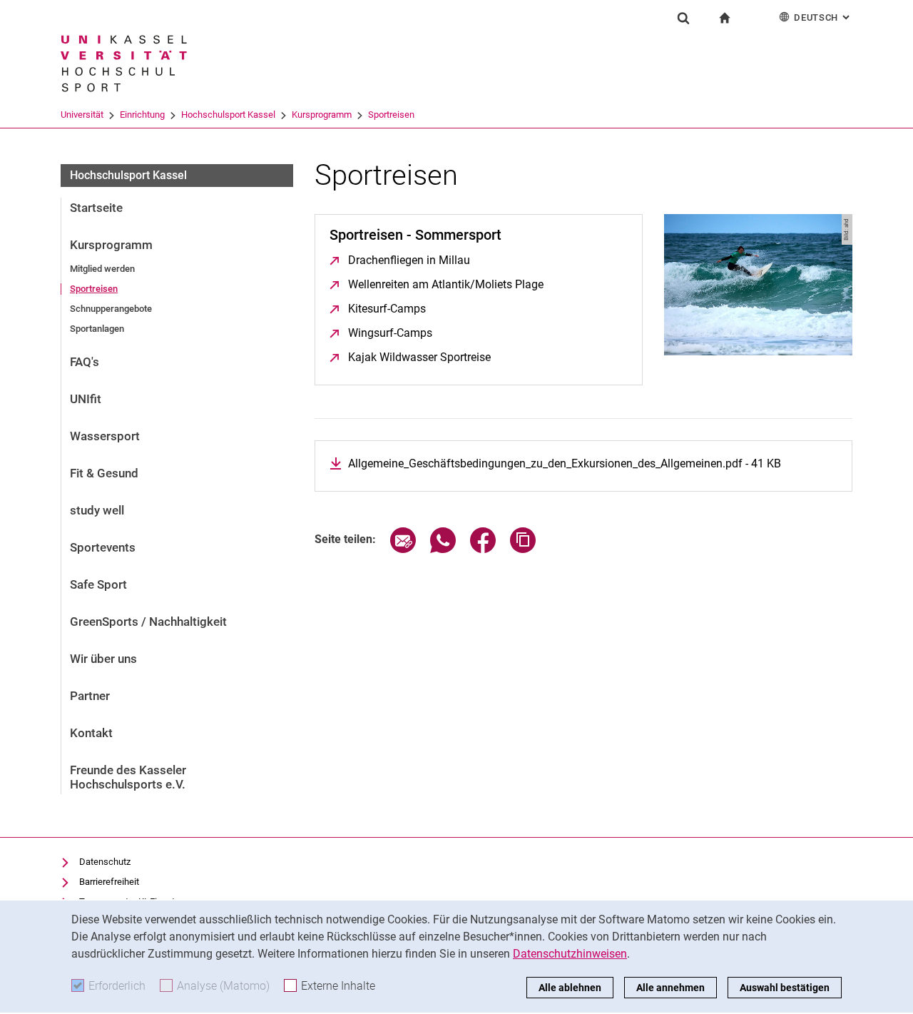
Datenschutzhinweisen (570, 953)
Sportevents (103, 547)
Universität (82, 114)
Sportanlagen (97, 328)
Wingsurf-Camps (390, 333)
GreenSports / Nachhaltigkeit (148, 621)
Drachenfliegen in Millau (409, 260)
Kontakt (91, 733)
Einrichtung (142, 114)
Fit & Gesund (104, 473)
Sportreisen (391, 114)
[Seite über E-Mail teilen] (403, 549)
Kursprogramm (322, 114)
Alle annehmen (670, 987)
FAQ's (84, 362)
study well (97, 510)
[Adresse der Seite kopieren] (523, 549)
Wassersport (105, 436)
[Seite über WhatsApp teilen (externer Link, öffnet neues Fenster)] (443, 549)
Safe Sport (98, 584)
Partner (90, 696)
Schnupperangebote (111, 308)
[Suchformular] (683, 18)
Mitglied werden (102, 268)
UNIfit (85, 399)
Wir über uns (103, 659)
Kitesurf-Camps (387, 308)
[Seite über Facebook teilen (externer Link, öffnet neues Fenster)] (483, 549)
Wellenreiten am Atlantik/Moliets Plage (446, 284)
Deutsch (823, 17)
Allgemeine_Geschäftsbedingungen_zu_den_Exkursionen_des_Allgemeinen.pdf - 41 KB (564, 463)
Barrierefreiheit (109, 881)
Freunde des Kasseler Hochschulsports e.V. (128, 777)
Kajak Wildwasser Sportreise (419, 357)
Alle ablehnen (570, 987)
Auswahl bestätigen (785, 987)
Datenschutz (105, 861)
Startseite (96, 208)
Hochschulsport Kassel (228, 114)
